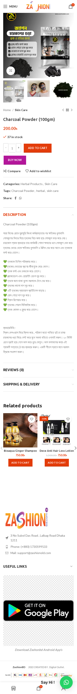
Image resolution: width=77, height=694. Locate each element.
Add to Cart (37, 148)
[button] (20, 463)
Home (7, 110)
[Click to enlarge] (10, 70)
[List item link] (38, 546)
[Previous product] (63, 110)
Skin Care (21, 110)
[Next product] (72, 110)
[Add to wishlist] (31, 419)
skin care (53, 191)
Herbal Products (32, 184)
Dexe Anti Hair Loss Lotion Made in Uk (57, 452)
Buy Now (15, 160)
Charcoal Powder (22, 191)
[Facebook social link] (15, 198)
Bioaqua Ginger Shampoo (20, 450)
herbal (40, 191)
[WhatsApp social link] (20, 198)
